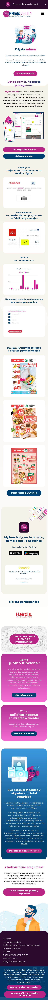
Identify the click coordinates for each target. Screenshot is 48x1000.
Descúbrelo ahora (24, 733)
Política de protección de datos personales (22, 945)
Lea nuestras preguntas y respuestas (24, 892)
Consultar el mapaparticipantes (24, 639)
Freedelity (33, 803)
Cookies (6, 952)
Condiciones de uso (11, 948)
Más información (24, 73)
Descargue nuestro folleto (24, 851)
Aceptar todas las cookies (24, 987)
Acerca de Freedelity (12, 942)
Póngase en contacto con (14, 962)
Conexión (7, 939)
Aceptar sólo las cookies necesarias (25, 994)
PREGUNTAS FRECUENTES (15, 955)
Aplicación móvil (10, 958)
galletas (26, 982)
